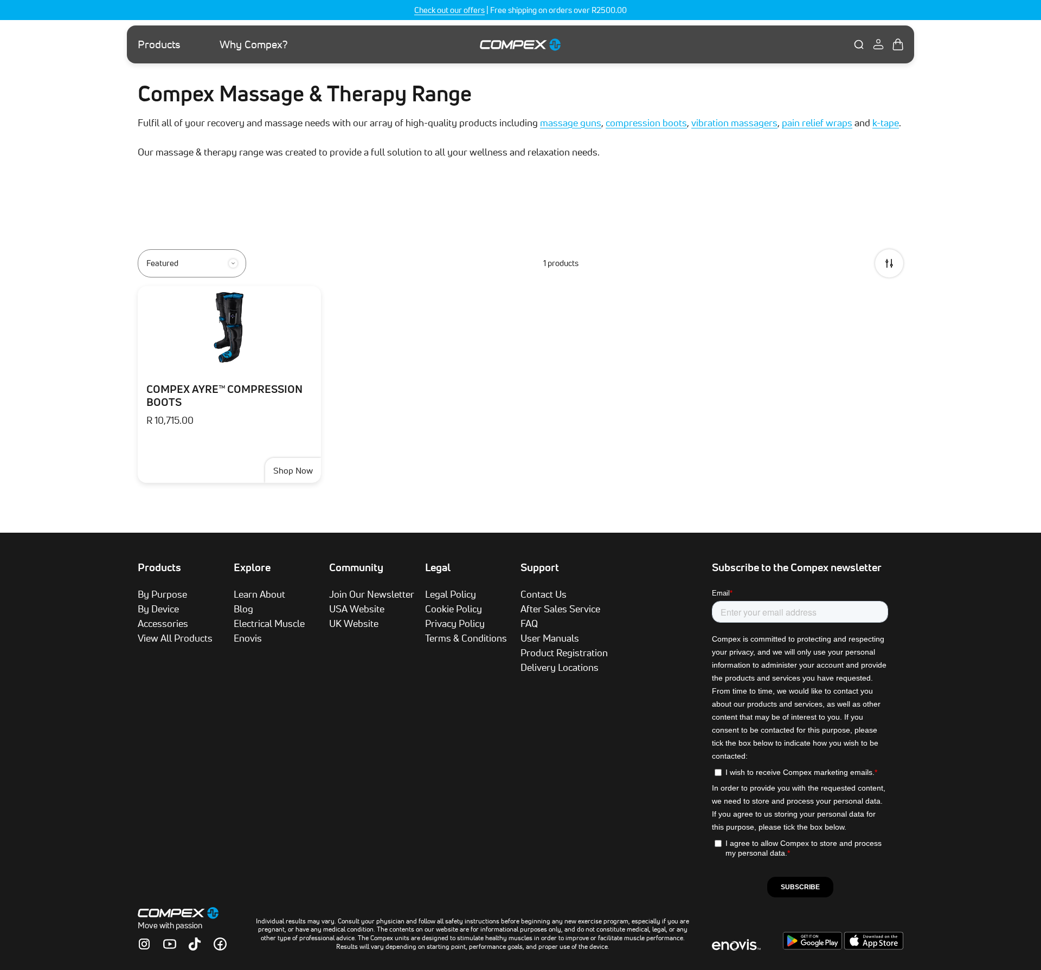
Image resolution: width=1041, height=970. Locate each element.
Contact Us (543, 594)
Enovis (248, 638)
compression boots (646, 122)
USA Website (356, 609)
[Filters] (889, 263)
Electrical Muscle (269, 623)
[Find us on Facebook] (220, 943)
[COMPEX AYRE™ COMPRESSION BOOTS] (229, 326)
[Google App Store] (813, 947)
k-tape (885, 122)
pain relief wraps (817, 122)
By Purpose (162, 594)
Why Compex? (254, 44)
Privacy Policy (455, 623)
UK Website (353, 623)
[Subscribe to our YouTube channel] (169, 943)
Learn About (259, 594)
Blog (243, 609)
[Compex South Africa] (520, 44)
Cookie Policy (453, 609)
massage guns (570, 122)
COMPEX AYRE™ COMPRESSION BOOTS (224, 396)
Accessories (163, 623)
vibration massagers (734, 122)
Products (159, 44)
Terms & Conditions (466, 638)
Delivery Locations (559, 667)
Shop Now (293, 470)
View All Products (175, 638)
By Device (158, 609)
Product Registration (564, 652)
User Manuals (549, 638)
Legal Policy (450, 594)
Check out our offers (449, 10)
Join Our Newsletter (371, 594)
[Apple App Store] (873, 947)
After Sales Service (560, 609)
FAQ (529, 623)
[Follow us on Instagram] (144, 943)
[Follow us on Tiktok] (194, 943)
